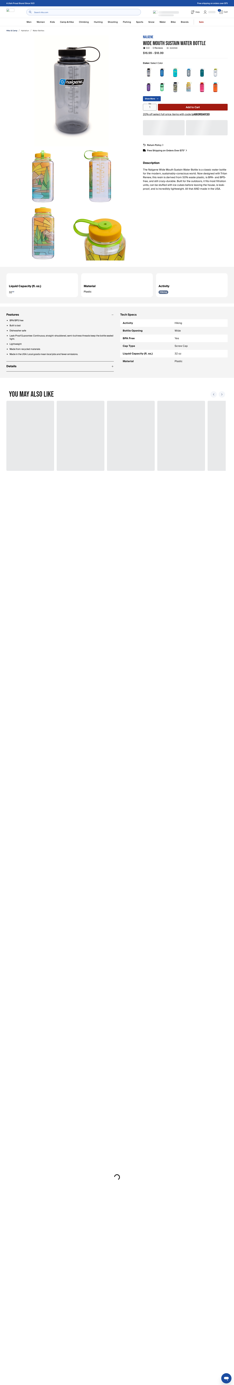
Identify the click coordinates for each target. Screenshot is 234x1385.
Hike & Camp (11, 31)
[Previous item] (213, 394)
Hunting (98, 22)
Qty (149, 103)
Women (41, 22)
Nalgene (148, 37)
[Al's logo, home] (10, 12)
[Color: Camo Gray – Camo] (175, 87)
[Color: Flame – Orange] (215, 87)
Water (163, 22)
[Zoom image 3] (100, 176)
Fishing (127, 22)
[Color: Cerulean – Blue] (175, 72)
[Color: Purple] (148, 87)
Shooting (113, 22)
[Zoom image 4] (43, 233)
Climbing (84, 22)
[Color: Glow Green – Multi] (161, 87)
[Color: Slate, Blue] (161, 72)
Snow (151, 22)
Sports (139, 22)
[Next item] (222, 394)
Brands (185, 22)
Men (29, 22)
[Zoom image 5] (100, 233)
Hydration (25, 31)
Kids (52, 22)
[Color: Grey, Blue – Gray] (188, 72)
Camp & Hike (67, 22)
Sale (201, 22)
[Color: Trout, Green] (202, 72)
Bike (173, 22)
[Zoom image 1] (71, 90)
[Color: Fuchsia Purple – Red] (202, 87)
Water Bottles (38, 31)
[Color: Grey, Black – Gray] (148, 72)
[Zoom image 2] (43, 176)
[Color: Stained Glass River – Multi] (188, 87)
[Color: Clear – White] (215, 72)
